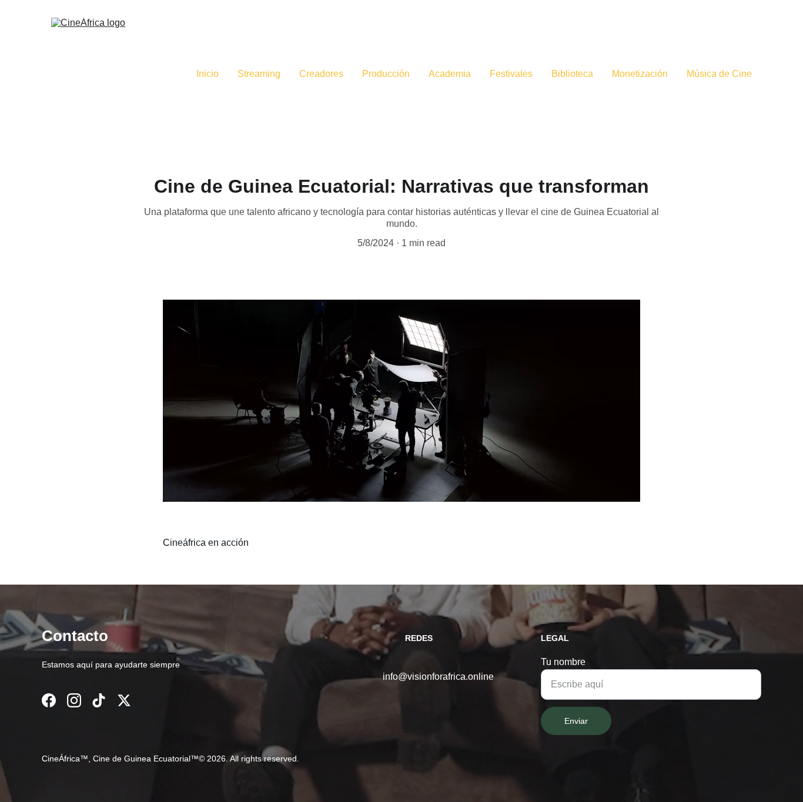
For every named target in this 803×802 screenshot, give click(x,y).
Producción (386, 74)
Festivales (511, 74)
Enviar (576, 721)
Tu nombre (563, 662)
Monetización (640, 74)
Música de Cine (719, 74)
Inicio (207, 74)
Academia (450, 74)
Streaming (258, 74)
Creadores (321, 74)
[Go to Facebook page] (49, 700)
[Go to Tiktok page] (99, 700)
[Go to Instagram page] (74, 700)
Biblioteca (572, 74)
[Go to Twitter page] (124, 700)
